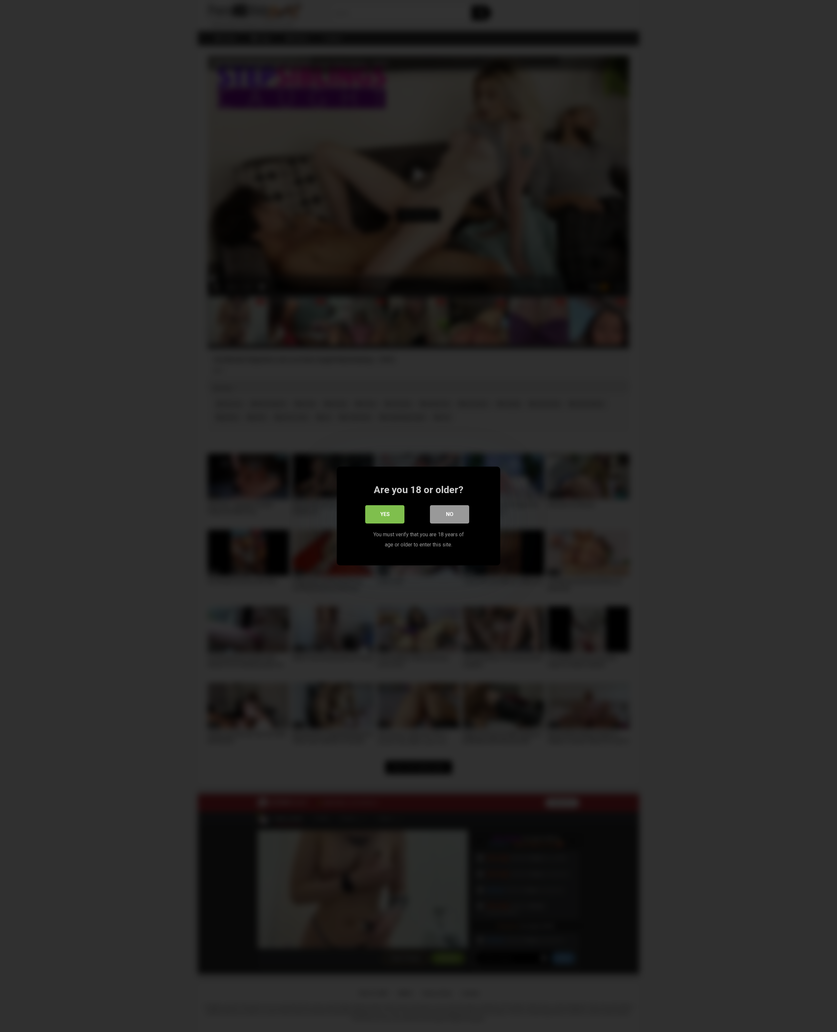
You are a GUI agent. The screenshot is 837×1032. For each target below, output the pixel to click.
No (449, 514)
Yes (385, 514)
